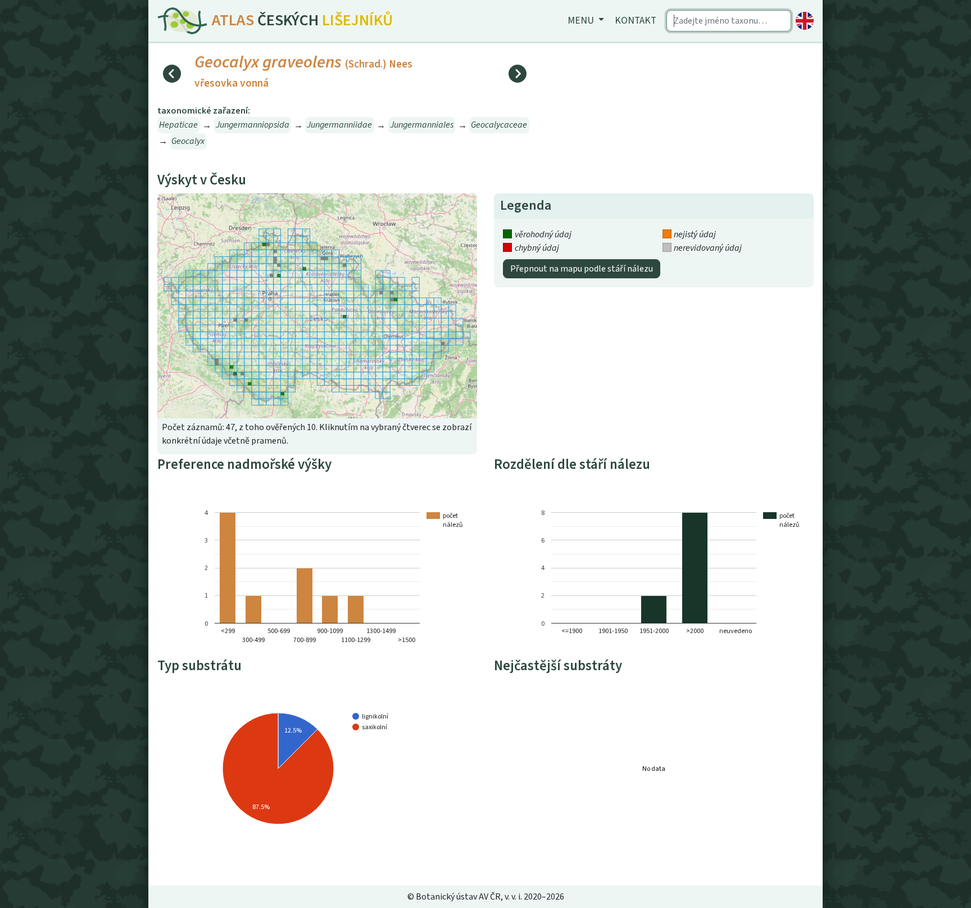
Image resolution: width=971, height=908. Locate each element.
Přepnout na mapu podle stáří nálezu (581, 269)
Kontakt (635, 20)
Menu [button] (582, 20)
